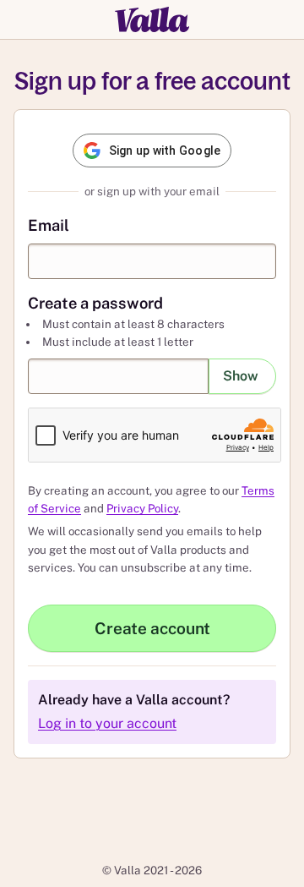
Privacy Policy (142, 508)
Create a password (95, 303)
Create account (152, 628)
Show (240, 376)
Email (48, 225)
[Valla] (152, 19)
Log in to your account (107, 723)
